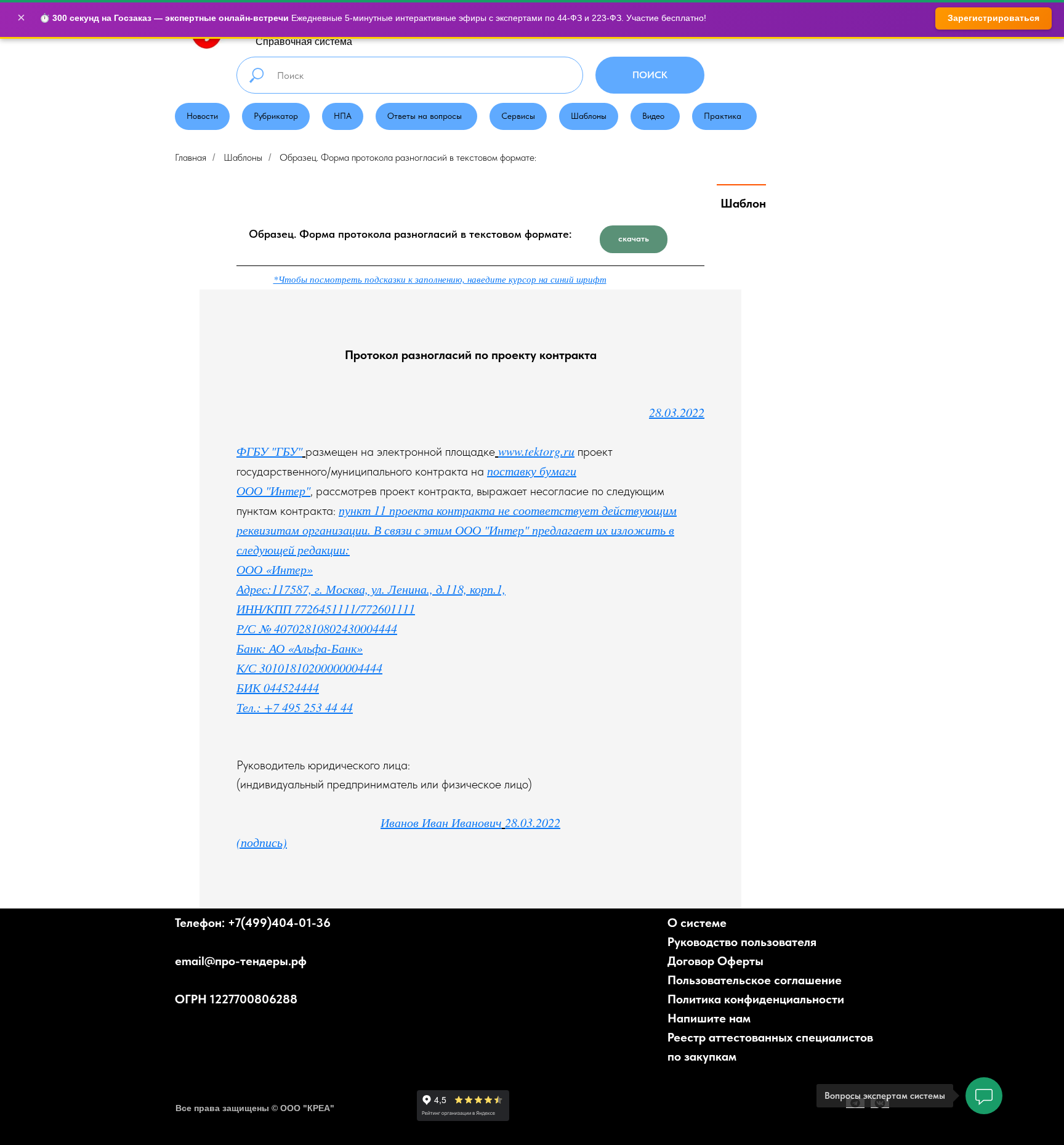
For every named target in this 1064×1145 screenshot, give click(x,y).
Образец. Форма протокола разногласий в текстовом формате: (408, 157)
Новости (202, 116)
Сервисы (518, 116)
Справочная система (304, 41)
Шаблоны (589, 116)
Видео (653, 116)
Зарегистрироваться (993, 18)
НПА (343, 116)
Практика (722, 116)
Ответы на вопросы (424, 116)
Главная (190, 157)
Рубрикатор (276, 116)
